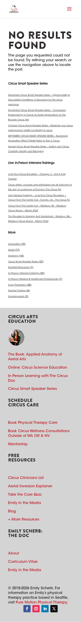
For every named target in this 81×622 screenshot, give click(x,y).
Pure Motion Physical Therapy (41, 602)
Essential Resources (18, 267)
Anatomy (13, 256)
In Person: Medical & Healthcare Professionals (33, 279)
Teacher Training (17, 291)
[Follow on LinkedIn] (45, 608)
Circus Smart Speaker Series (23, 262)
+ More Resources (23, 519)
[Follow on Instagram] (36, 608)
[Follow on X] (54, 608)
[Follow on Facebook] (27, 608)
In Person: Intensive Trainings (23, 273)
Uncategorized (16, 297)
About (13, 553)
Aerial (11, 250)
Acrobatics (14, 244)
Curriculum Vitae (23, 562)
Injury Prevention (17, 285)
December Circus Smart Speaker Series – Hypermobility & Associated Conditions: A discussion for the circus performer (39, 100)
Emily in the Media (24, 570)
